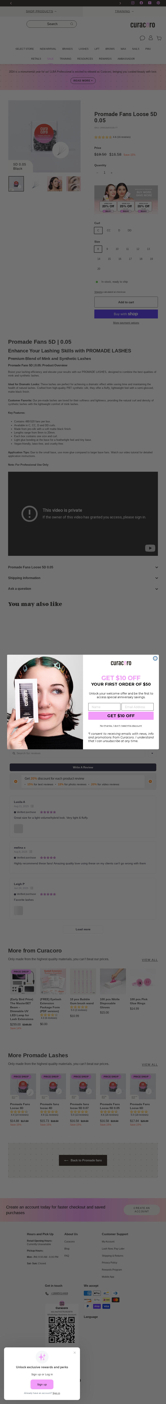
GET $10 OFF (121, 715)
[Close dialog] (155, 658)
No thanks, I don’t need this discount (121, 725)
